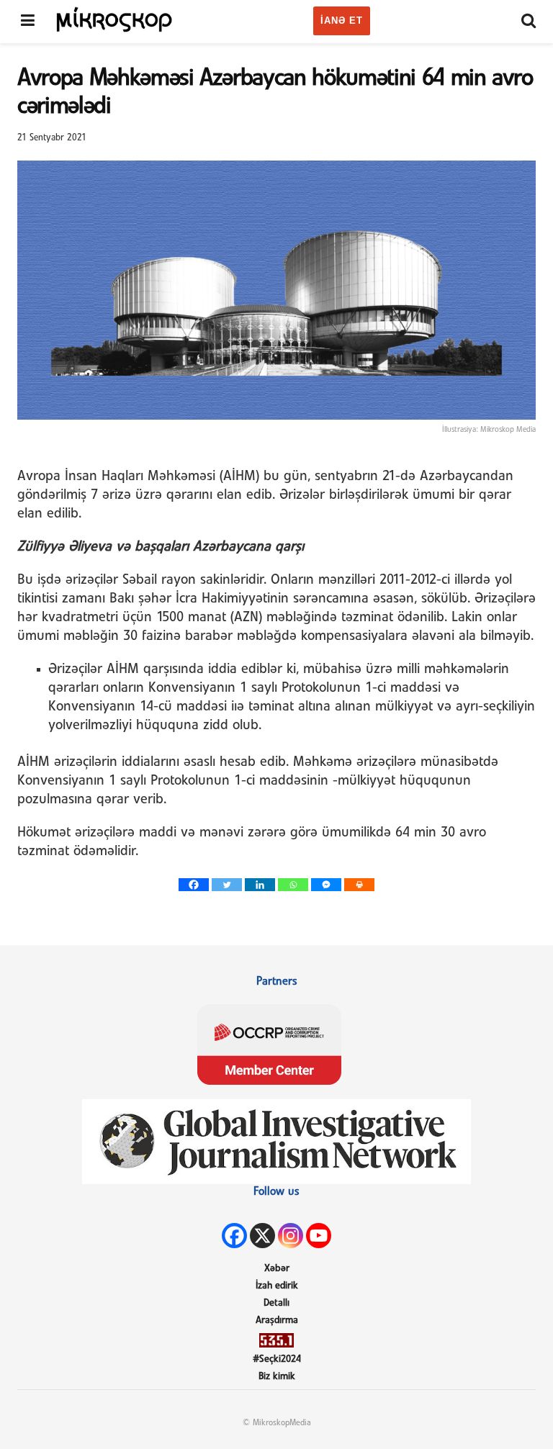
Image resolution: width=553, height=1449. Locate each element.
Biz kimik (276, 1376)
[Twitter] (227, 884)
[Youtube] (318, 1235)
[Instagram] (290, 1235)
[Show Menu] (28, 21)
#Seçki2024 (277, 1359)
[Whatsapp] (293, 884)
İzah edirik (277, 1286)
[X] (262, 1235)
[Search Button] (528, 21)
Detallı (276, 1303)
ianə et (341, 20)
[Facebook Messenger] (326, 884)
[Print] (359, 884)
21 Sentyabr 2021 (51, 138)
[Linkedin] (260, 884)
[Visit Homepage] (114, 18)
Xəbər (276, 1268)
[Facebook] (194, 884)
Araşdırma (277, 1320)
